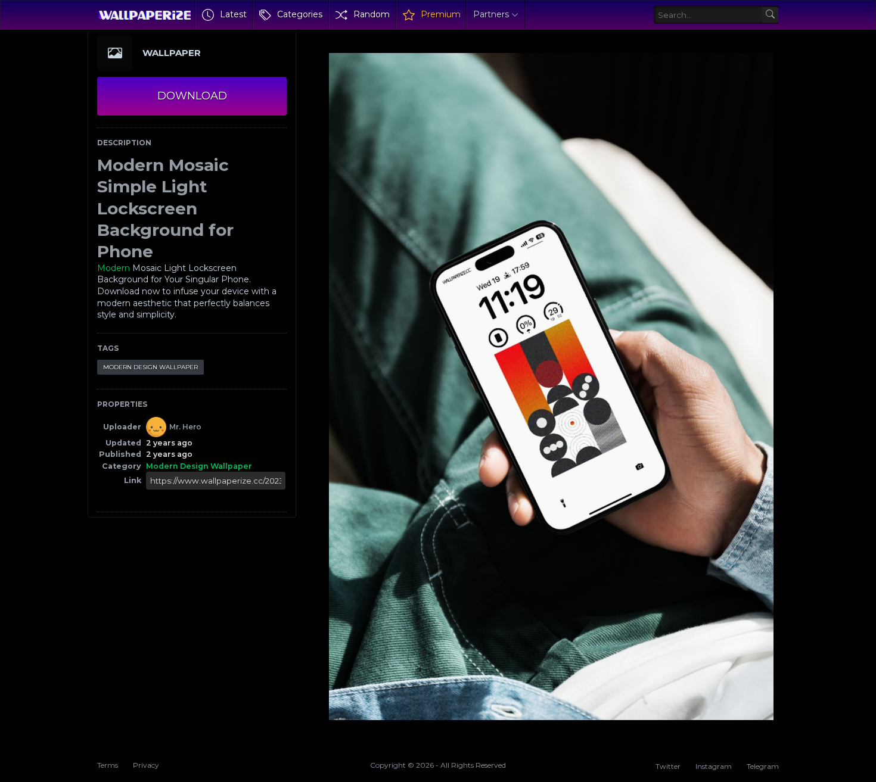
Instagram (713, 766)
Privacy (146, 765)
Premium (441, 14)
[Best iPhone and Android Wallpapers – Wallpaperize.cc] (144, 15)
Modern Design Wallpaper (150, 367)
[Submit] (770, 15)
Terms (107, 765)
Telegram (763, 766)
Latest (233, 14)
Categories (299, 14)
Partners (491, 14)
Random (371, 14)
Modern (113, 268)
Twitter (668, 766)
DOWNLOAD (192, 95)
